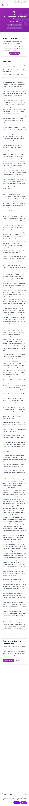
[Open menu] (25, 5)
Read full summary (14, 53)
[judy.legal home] (6, 5)
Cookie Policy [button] (14, 799)
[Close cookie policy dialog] (26, 794)
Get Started (8, 660)
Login (18, 660)
